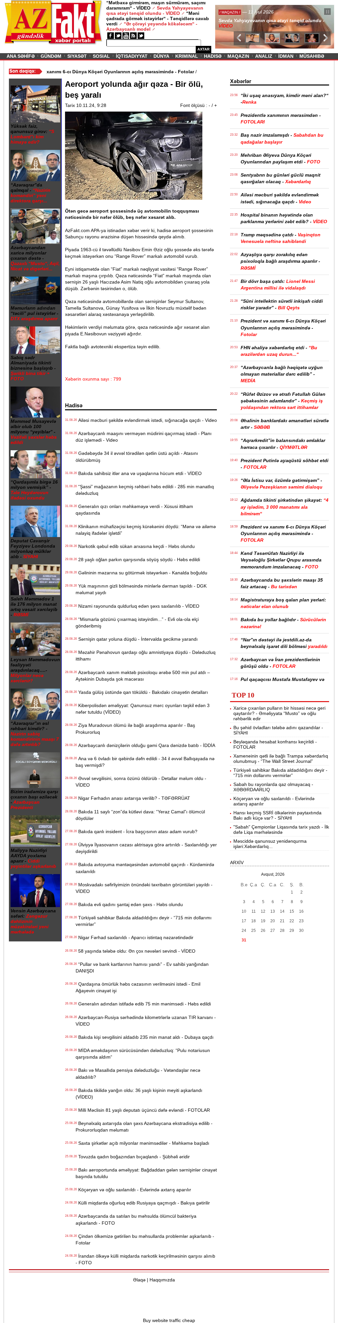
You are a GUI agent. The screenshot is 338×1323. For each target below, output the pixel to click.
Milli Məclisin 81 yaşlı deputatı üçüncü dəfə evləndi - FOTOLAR (143, 1110)
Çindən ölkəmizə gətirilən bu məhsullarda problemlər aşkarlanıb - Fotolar (145, 1239)
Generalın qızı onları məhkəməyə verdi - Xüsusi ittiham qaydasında (134, 510)
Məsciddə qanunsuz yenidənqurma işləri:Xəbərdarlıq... (270, 843)
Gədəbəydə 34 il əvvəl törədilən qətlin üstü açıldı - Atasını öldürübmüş (137, 456)
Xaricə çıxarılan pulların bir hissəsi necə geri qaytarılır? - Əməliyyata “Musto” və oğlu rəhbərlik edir (279, 713)
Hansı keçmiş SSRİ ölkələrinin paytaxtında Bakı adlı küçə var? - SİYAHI (277, 815)
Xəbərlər (240, 81)
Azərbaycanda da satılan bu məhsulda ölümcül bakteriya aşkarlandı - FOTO (136, 1219)
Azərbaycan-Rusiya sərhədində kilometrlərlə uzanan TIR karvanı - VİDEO (146, 1021)
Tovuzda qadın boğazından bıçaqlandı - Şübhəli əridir (133, 1156)
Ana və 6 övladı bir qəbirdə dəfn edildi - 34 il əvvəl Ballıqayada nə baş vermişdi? (145, 762)
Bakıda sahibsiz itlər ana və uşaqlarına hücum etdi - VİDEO (139, 473)
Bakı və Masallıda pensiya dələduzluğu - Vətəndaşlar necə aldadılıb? (138, 1073)
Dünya (161, 56)
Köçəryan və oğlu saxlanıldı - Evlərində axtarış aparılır (133, 1189)
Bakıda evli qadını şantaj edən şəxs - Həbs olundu (129, 904)
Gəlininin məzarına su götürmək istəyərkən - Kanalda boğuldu (141, 572)
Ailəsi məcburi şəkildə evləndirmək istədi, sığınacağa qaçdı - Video (146, 420)
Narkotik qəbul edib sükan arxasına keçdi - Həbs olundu (135, 546)
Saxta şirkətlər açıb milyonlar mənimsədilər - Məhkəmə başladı (142, 1143)
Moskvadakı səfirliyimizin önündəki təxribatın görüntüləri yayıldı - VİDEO (144, 888)
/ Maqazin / (230, 12)
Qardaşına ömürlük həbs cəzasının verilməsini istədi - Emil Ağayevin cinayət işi (138, 987)
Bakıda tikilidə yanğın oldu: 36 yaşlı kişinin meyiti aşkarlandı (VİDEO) (139, 1094)
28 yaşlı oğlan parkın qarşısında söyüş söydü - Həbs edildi (138, 559)
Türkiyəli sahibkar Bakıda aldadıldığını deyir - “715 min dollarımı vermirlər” (144, 921)
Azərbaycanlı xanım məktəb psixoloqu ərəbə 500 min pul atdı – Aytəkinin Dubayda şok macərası (143, 676)
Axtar (203, 49)
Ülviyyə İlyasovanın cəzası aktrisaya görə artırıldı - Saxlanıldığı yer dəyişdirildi (146, 848)
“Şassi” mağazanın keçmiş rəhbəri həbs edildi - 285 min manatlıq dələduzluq (145, 490)
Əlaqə (139, 1279)
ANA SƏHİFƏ (21, 56)
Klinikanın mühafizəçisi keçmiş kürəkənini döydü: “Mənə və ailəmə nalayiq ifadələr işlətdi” (146, 530)
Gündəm (51, 56)
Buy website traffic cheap (169, 1320)
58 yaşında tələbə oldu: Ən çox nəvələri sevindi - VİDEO (135, 951)
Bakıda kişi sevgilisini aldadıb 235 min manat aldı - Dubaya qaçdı (145, 1037)
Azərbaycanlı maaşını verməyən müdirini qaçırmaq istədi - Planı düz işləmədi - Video (144, 437)
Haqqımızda (162, 1279)
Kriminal (186, 56)
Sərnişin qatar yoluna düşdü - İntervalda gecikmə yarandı (137, 639)
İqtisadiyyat (132, 56)
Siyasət (77, 56)
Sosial (101, 56)
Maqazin (238, 56)
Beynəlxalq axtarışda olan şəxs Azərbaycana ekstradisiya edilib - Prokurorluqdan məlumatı (144, 1127)
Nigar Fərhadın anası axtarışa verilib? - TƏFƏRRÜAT (133, 798)
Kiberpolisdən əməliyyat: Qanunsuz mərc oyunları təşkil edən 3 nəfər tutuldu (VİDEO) (143, 709)
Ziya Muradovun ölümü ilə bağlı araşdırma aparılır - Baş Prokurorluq (135, 728)
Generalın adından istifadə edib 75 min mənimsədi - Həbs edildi (143, 1003)
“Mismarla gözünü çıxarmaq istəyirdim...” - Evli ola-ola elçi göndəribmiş (137, 622)
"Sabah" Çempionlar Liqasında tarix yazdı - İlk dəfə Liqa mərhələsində (281, 829)
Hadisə (212, 56)
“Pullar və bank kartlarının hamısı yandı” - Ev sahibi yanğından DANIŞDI (142, 967)
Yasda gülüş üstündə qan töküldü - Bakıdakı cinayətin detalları (142, 692)
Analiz (263, 56)
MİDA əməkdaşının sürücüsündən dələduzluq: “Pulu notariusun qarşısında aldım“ (143, 1054)
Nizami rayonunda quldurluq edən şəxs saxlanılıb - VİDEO (137, 606)
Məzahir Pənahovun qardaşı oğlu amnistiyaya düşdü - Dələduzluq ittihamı (146, 656)
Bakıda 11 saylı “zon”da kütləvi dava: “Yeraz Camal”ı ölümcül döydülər (140, 815)
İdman (285, 56)
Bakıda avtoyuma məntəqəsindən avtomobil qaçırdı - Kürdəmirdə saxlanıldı (145, 868)
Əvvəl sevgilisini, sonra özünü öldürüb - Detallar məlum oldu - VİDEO (141, 782)
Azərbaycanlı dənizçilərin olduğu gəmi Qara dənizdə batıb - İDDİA (145, 745)
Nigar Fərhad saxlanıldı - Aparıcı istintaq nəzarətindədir (134, 937)
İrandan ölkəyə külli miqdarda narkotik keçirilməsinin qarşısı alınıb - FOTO (145, 1259)
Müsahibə (311, 56)
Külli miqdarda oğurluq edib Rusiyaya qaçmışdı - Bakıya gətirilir (143, 1202)
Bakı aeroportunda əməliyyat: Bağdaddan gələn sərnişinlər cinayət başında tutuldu (146, 1173)
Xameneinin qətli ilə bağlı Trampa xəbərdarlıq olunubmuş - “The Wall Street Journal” (280, 758)
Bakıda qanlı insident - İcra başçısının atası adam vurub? (136, 831)
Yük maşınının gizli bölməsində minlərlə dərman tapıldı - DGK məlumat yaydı (141, 589)
